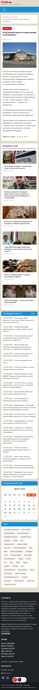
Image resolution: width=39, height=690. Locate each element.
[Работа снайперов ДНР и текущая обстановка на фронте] (19, 265)
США (11, 562)
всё (32, 313)
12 (14, 505)
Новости (14, 17)
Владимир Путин (25, 537)
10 (5, 505)
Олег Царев (27, 555)
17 (5, 509)
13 (19, 505)
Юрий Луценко (22, 570)
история (24, 577)
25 (10, 513)
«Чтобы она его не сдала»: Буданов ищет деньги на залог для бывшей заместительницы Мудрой (18, 385)
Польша (20, 558)
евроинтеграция (20, 573)
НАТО (6, 555)
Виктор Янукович (23, 533)
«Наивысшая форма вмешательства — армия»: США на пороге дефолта (18, 329)
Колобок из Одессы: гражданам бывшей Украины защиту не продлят (16, 450)
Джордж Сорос (9, 544)
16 (33, 505)
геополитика (8, 573)
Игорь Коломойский (20, 548)
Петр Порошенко (9, 558)
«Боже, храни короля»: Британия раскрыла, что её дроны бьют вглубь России (17, 459)
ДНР (22, 540)
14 (24, 505)
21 (24, 509)
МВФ (5, 551)
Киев (30, 548)
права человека (19, 580)
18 (10, 509)
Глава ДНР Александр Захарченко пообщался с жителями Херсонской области (18, 249)
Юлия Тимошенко (9, 570)
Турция (25, 562)
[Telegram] (3, 678)
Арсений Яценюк (9, 533)
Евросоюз (7, 548)
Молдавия (29, 551)
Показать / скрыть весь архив (12, 662)
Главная (7, 17)
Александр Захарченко (11, 529)
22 (29, 509)
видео (32, 570)
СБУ (5, 562)
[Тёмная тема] (19, 680)
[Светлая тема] (15, 680)
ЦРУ (22, 566)
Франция (15, 566)
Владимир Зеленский (10, 537)
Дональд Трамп (22, 544)
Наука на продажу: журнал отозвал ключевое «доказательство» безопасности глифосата (18, 338)
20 (19, 509)
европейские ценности (11, 577)
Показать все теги (10, 584)
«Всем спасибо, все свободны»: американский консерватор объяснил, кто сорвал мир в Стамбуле (17, 347)
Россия (28, 558)
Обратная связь (8, 670)
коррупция (7, 580)
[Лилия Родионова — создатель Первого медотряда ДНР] (19, 291)
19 (14, 509)
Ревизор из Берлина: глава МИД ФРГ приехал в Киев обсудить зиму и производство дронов (18, 376)
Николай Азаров (16, 555)
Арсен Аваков (26, 529)
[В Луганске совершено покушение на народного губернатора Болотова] (19, 212)
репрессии (30, 580)
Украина (6, 566)
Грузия (15, 540)
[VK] (7, 678)
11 (9, 505)
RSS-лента (6, 673)
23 (34, 509)
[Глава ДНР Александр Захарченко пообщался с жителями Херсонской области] (19, 238)
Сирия (18, 562)
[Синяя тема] (24, 680)
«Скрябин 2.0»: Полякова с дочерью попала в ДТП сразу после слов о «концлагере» (18, 430)
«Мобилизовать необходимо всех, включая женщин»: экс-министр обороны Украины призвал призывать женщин (19, 407)
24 (5, 513)
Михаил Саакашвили (16, 551)
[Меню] (4, 10)
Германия (7, 540)
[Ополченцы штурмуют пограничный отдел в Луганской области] (19, 157)
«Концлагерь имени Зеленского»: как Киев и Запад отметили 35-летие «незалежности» (18, 320)
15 (29, 505)
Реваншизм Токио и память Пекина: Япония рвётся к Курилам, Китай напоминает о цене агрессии (18, 474)
